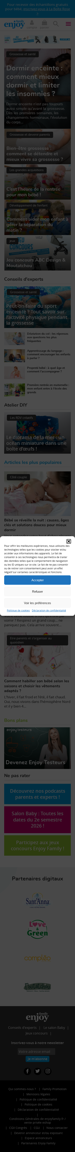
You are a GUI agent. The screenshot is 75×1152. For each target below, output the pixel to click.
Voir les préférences (37, 603)
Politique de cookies (18, 610)
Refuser (37, 591)
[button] (69, 541)
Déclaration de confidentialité (49, 610)
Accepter (37, 580)
